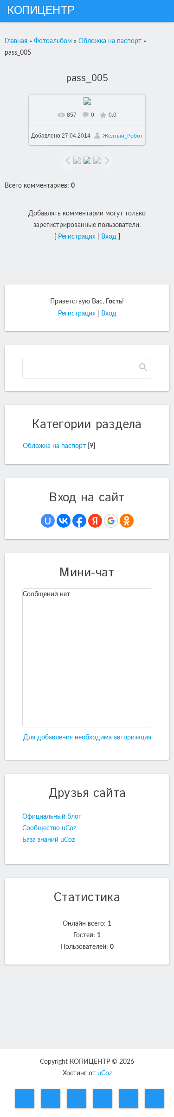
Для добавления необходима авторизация (87, 737)
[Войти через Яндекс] (95, 521)
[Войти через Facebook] (79, 521)
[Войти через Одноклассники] (127, 521)
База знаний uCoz (48, 840)
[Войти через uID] (48, 521)
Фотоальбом (53, 41)
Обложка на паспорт (110, 41)
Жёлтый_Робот (123, 136)
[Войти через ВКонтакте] (64, 521)
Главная (16, 41)
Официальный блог (51, 817)
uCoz (104, 1073)
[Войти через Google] (111, 521)
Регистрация (77, 236)
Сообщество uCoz (49, 828)
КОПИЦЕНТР (41, 10)
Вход (108, 236)
